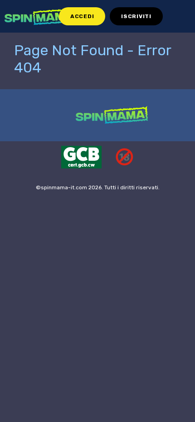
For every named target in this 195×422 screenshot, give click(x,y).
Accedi (82, 16)
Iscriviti (136, 16)
